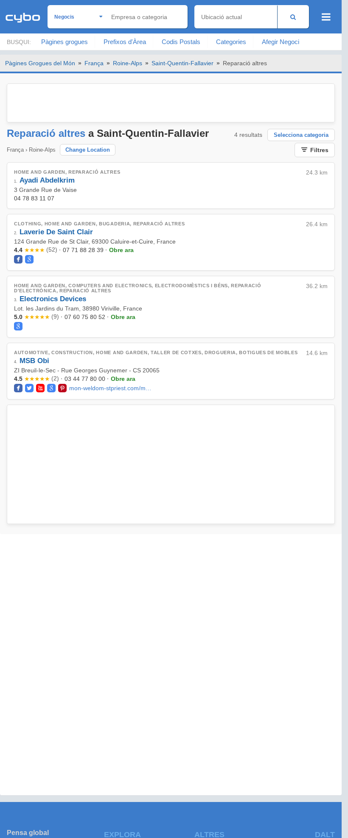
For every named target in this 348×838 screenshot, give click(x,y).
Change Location (87, 150)
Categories (231, 41)
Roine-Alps (127, 63)
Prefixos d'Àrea (125, 41)
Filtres (319, 150)
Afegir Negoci (280, 41)
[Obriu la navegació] (326, 17)
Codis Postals (181, 41)
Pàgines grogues (64, 41)
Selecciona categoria (301, 135)
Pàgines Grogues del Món (40, 63)
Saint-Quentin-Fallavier (182, 63)
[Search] (293, 16)
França (94, 63)
